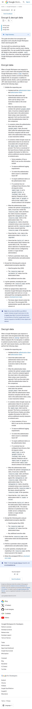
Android (3, 680)
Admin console (5, 645)
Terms (3, 701)
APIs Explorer (5, 653)
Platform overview (6, 627)
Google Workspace (11, 6)
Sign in (28, 2)
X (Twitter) (4, 666)
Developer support (6, 635)
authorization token (16, 92)
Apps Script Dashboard (7, 648)
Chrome (3, 683)
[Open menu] (2, 2)
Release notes (5, 632)
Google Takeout (18, 563)
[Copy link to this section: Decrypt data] (15, 329)
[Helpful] (12, 10)
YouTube (3, 669)
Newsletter (4, 663)
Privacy (8, 701)
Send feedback (7, 13)
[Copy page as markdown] (8, 20)
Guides (20, 6)
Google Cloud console (7, 651)
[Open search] (24, 2)
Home (2, 6)
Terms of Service (6, 638)
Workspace (18, 2)
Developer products (6, 629)
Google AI (3, 691)
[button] (16, 34)
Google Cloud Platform (7, 688)
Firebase (3, 685)
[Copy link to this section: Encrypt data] (15, 65)
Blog (2, 661)
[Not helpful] (14, 10)
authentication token (25, 90)
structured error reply (16, 297)
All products (4, 694)
